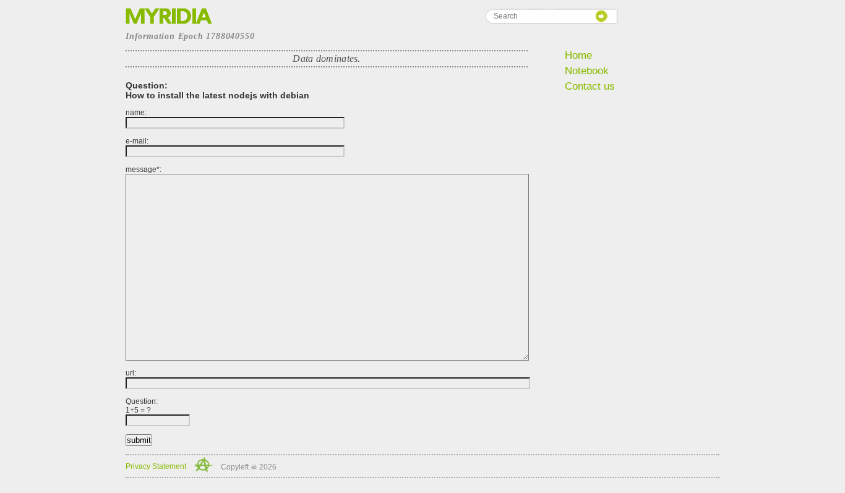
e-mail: (137, 141)
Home (578, 55)
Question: (142, 405)
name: (136, 112)
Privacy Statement (156, 466)
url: (131, 373)
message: (143, 169)
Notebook (587, 71)
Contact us (590, 86)
